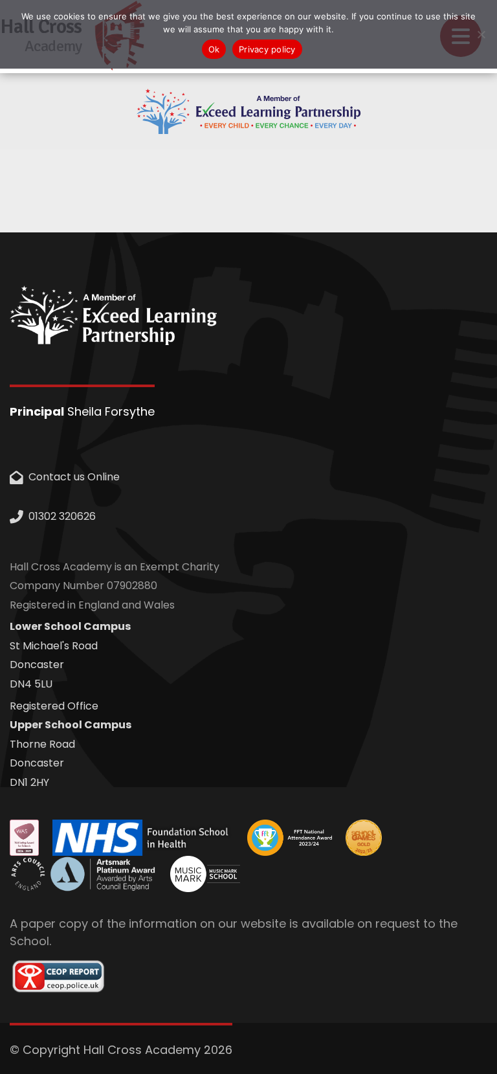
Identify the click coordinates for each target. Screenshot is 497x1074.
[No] (480, 34)
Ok (214, 49)
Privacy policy (267, 49)
